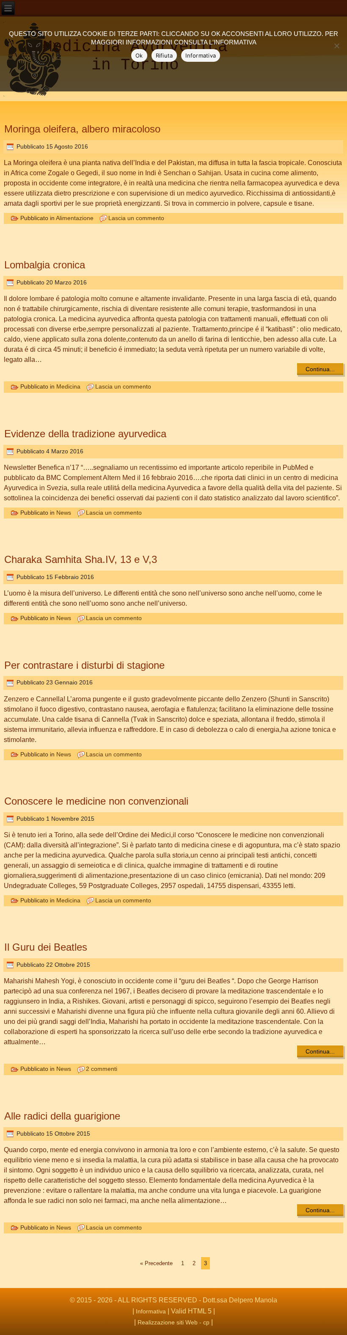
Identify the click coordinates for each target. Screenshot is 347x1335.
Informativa (151, 1311)
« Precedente (156, 1263)
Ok (139, 55)
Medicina (68, 386)
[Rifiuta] (336, 45)
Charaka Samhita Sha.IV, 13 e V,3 (80, 559)
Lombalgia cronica (44, 264)
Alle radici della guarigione (62, 1116)
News (63, 512)
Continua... (320, 369)
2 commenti (101, 1068)
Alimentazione (75, 218)
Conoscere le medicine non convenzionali (96, 801)
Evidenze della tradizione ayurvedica (85, 433)
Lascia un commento (136, 218)
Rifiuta (164, 55)
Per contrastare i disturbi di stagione (84, 665)
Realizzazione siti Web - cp (173, 1322)
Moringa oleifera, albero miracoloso (82, 129)
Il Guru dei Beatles (45, 947)
